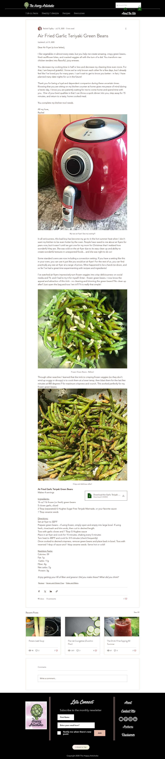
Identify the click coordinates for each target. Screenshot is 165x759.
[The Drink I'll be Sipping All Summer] (121, 626)
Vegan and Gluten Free (55, 583)
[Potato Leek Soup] (43, 626)
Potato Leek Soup (36, 640)
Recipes (41, 583)
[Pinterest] (125, 719)
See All (136, 612)
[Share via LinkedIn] (51, 591)
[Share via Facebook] (39, 591)
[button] (140, 8)
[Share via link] (57, 591)
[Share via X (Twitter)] (45, 591)
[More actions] (125, 28)
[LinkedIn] (135, 719)
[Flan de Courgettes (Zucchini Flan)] (82, 626)
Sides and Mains (72, 583)
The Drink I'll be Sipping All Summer (118, 642)
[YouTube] (121, 719)
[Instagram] (130, 719)
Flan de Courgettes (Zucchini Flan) (80, 642)
